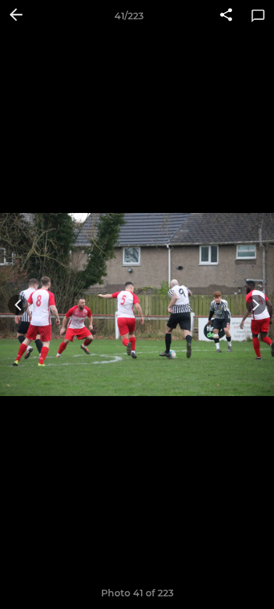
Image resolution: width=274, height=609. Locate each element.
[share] (226, 16)
